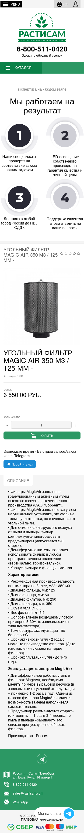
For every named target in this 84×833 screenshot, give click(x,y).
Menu (15, 4)
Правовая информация (42, 819)
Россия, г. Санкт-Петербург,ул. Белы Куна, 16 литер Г (34, 775)
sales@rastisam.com (28, 793)
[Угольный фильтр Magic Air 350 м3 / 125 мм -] (42, 306)
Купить (46, 435)
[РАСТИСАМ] (42, 27)
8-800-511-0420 (25, 784)
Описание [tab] (18, 480)
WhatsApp (20, 802)
